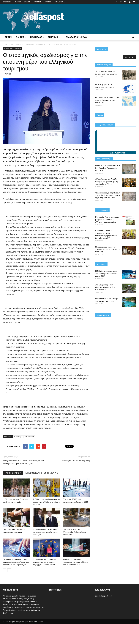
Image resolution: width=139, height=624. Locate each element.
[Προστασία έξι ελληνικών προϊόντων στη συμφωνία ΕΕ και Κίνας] (129, 250)
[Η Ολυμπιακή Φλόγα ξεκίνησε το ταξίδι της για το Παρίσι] (16, 487)
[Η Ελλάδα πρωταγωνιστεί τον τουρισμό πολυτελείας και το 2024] (129, 274)
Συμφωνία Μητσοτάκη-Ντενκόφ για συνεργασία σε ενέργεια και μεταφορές (45, 532)
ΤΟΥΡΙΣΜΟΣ (29, 437)
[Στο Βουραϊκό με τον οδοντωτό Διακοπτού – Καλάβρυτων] (129, 288)
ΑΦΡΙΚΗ (48, 2)
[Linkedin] (129, 2)
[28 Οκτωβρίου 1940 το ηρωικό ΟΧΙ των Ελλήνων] (129, 75)
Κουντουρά (18, 437)
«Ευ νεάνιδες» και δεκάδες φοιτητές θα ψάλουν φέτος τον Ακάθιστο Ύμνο (106, 181)
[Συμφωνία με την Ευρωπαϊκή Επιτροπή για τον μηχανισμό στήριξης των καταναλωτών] (46, 548)
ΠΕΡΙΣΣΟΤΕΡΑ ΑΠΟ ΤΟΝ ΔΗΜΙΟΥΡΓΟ (41, 473)
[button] (132, 37)
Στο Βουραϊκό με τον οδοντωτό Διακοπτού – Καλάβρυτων (105, 287)
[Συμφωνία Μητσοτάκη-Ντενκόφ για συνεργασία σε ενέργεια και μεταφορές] (46, 517)
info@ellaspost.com (103, 596)
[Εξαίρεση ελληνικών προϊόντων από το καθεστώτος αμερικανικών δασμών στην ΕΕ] (129, 234)
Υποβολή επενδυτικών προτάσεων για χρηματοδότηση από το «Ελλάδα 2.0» (75, 562)
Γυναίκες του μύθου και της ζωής (75, 461)
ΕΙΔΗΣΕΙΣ (20, 37)
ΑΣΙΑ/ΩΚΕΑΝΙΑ (60, 2)
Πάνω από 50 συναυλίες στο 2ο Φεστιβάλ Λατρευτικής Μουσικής (107, 167)
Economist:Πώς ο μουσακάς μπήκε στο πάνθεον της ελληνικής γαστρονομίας (107, 219)
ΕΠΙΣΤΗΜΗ (53, 37)
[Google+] (121, 2)
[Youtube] (134, 2)
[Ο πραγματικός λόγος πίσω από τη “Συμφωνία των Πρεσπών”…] (129, 101)
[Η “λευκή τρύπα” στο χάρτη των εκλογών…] (129, 88)
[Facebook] (116, 2)
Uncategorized (8, 48)
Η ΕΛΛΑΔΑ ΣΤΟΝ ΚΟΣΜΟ (75, 37)
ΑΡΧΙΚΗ (8, 37)
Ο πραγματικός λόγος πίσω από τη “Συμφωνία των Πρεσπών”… (107, 99)
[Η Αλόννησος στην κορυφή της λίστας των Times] (129, 302)
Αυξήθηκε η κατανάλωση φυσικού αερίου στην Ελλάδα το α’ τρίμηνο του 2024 (46, 502)
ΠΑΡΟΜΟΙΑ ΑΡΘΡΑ (13, 473)
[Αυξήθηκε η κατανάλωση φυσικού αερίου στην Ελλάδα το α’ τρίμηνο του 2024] (46, 487)
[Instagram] (125, 2)
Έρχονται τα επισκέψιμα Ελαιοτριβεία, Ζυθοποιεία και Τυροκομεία (74, 532)
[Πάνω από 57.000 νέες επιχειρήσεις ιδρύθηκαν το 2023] (76, 487)
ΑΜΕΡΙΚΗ (37, 2)
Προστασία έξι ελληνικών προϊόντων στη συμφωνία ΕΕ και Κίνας (107, 249)
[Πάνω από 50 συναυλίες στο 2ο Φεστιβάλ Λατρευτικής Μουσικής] (129, 169)
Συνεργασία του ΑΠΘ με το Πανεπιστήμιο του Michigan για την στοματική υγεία (23, 462)
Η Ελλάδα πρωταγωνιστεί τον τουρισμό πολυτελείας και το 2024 (106, 273)
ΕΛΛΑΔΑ (18, 2)
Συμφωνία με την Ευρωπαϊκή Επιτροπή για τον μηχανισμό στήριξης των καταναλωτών (44, 562)
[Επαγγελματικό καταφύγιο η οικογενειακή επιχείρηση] (16, 517)
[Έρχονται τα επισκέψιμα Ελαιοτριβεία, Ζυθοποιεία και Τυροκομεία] (76, 517)
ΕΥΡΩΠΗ (27, 2)
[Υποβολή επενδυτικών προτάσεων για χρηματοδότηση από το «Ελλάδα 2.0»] (76, 548)
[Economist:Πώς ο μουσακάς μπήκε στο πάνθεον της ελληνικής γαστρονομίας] (129, 220)
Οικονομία (18, 48)
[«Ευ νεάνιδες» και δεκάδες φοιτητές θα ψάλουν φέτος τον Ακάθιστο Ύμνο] (129, 182)
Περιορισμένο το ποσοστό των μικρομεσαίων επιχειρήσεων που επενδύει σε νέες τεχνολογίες (16, 562)
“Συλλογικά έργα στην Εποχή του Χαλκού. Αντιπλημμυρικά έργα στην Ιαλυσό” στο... (107, 195)
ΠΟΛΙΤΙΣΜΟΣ (36, 37)
